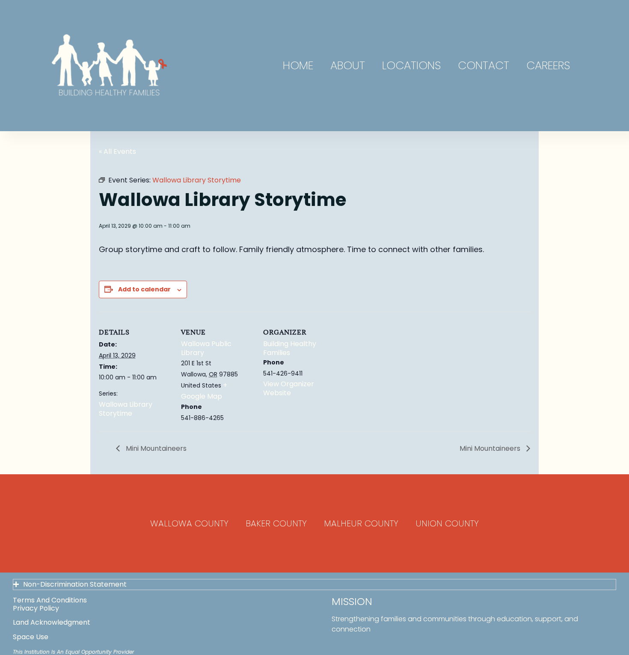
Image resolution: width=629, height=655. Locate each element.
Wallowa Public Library (206, 348)
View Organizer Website (288, 388)
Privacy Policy (36, 608)
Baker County (276, 523)
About (347, 65)
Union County (447, 523)
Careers (548, 65)
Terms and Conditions (50, 600)
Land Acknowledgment (51, 622)
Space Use (30, 637)
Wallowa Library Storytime (125, 408)
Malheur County (361, 523)
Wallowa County (189, 523)
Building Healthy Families (289, 348)
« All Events (117, 151)
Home (298, 65)
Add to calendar (144, 289)
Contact (483, 65)
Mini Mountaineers (155, 448)
